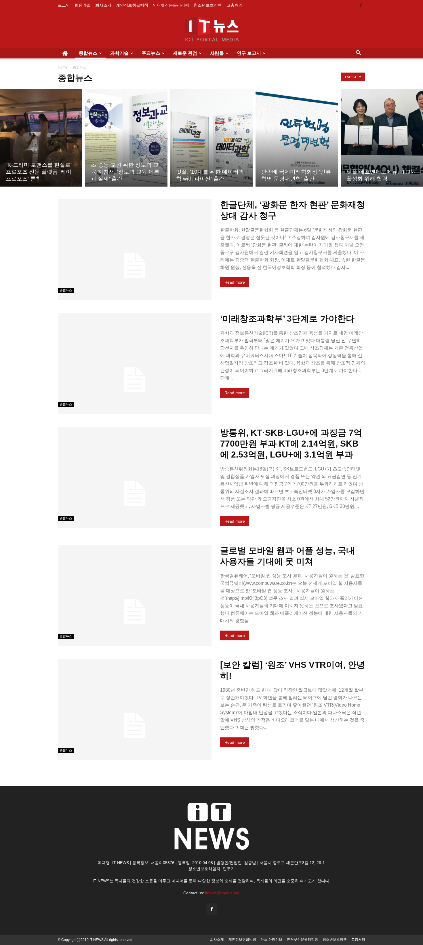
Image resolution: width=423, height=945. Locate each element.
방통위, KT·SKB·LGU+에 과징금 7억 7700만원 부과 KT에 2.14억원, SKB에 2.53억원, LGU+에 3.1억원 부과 (291, 443)
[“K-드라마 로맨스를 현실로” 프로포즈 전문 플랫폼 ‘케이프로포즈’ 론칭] (41, 138)
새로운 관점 (185, 53)
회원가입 (83, 5)
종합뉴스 (88, 53)
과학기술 (119, 53)
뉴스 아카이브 (271, 940)
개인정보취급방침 (132, 5)
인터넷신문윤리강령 (171, 5)
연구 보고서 (249, 53)
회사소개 (103, 5)
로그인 (64, 5)
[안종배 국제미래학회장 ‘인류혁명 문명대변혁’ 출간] (297, 138)
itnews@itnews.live (222, 893)
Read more (234, 282)
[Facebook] (361, 5)
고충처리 (234, 5)
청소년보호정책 (208, 5)
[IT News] (211, 30)
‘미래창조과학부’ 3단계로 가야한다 (287, 318)
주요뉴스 (151, 53)
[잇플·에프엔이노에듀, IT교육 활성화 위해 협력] (382, 138)
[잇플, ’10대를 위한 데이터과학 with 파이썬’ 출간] (211, 138)
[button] (358, 53)
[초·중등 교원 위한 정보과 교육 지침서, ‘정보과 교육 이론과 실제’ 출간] (126, 138)
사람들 (217, 53)
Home (62, 67)
